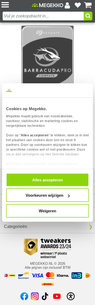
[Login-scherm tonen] (67, 5)
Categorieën (15, 226)
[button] (16, 5)
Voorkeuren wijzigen (44, 195)
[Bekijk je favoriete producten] (77, 5)
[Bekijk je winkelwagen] (87, 5)
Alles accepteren (47, 179)
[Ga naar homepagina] (47, 5)
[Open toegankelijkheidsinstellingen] (71, 296)
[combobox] (43, 16)
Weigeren (47, 210)
